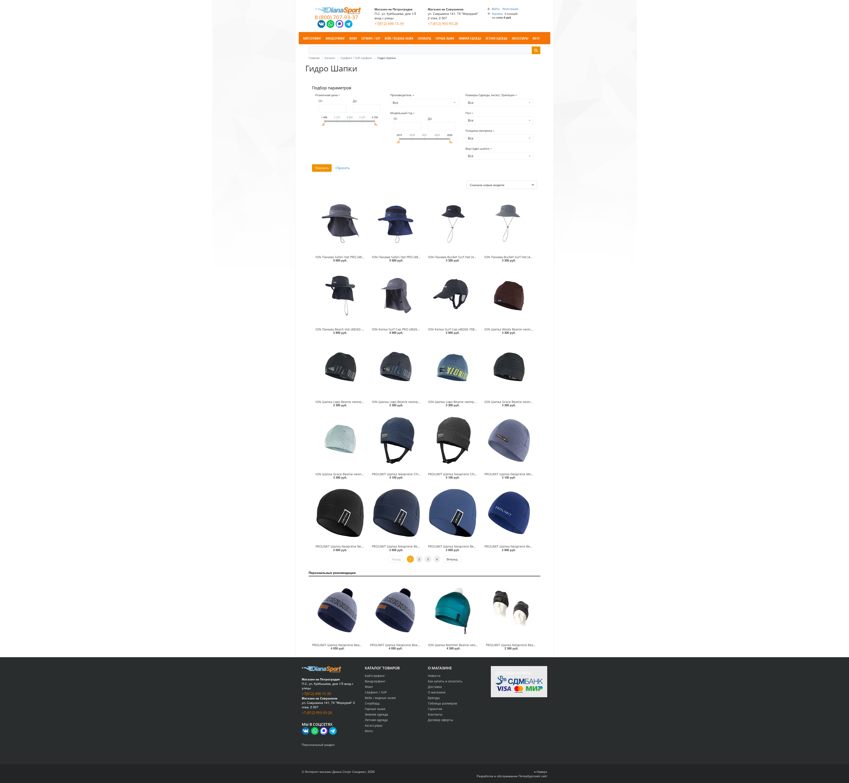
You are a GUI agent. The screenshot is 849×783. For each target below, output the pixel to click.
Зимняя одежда (376, 714)
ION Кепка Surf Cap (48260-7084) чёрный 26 (461, 329)
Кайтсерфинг (375, 676)
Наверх (541, 771)
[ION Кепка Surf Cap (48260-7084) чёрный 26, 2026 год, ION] (452, 295)
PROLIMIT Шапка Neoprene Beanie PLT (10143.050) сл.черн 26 (418, 546)
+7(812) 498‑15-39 (389, 23)
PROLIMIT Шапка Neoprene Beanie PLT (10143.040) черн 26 (360, 546)
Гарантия (435, 709)
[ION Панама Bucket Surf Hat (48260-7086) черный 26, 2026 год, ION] (452, 223)
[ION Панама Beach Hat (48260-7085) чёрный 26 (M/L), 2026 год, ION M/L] (340, 295)
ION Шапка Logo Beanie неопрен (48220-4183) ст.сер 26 (414, 402)
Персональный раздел (318, 744)
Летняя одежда (376, 720)
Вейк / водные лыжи (380, 698)
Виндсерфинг (375, 681)
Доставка (435, 687)
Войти (496, 9)
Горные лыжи (375, 709)
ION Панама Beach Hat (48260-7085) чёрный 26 (351, 329)
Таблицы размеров (442, 703)
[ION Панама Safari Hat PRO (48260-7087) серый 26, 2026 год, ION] (340, 223)
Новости (434, 676)
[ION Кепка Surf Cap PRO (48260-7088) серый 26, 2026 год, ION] (396, 295)
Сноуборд (372, 703)
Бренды (434, 698)
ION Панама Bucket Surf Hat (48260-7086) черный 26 (467, 257)
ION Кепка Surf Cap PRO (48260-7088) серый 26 (407, 329)
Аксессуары (373, 725)
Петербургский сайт (532, 776)
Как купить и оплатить (445, 681)
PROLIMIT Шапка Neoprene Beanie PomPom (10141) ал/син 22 (358, 645)
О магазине (437, 692)
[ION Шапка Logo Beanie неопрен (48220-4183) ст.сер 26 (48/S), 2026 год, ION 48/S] (396, 368)
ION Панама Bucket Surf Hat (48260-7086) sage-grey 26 (525, 257)
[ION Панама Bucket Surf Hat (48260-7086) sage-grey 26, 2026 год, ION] (509, 223)
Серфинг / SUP (376, 692)
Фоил (369, 687)
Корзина (497, 13)
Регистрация (510, 9)
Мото (369, 731)
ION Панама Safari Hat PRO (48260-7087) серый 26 (353, 257)
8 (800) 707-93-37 (336, 17)
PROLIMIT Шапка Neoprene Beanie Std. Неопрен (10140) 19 (530, 645)
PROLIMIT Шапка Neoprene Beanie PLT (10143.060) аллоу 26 (473, 546)
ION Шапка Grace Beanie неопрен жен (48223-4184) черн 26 (530, 402)
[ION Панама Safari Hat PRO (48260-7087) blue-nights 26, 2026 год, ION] (396, 223)
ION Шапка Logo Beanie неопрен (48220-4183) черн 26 (357, 402)
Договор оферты (440, 720)
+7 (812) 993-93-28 (443, 23)
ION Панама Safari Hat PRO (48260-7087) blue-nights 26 (413, 257)
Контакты (435, 714)
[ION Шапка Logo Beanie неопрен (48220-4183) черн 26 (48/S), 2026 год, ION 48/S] (340, 368)
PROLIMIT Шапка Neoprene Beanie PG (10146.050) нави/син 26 (531, 546)
